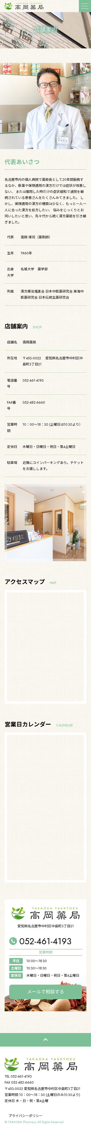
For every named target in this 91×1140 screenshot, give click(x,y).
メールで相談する (45, 992)
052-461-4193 (45, 941)
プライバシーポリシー (25, 1115)
